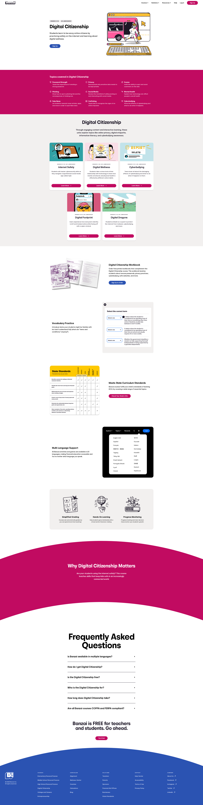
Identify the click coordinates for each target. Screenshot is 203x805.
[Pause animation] (105, 304)
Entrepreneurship (43, 796)
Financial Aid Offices (109, 788)
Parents (105, 780)
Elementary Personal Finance (48, 776)
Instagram (170, 784)
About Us (170, 776)
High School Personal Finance (48, 784)
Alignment (73, 776)
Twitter (169, 788)
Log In (182, 3)
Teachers (105, 776)
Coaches (73, 784)
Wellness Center (75, 780)
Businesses (106, 792)
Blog (71, 792)
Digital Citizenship (44, 788)
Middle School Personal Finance (48, 780)
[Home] (10, 2)
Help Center (139, 776)
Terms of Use (139, 784)
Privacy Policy (139, 788)
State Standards (108, 796)
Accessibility (139, 780)
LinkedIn (170, 792)
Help (175, 3)
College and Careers (45, 792)
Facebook (170, 780)
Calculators (74, 788)
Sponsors (105, 784)
